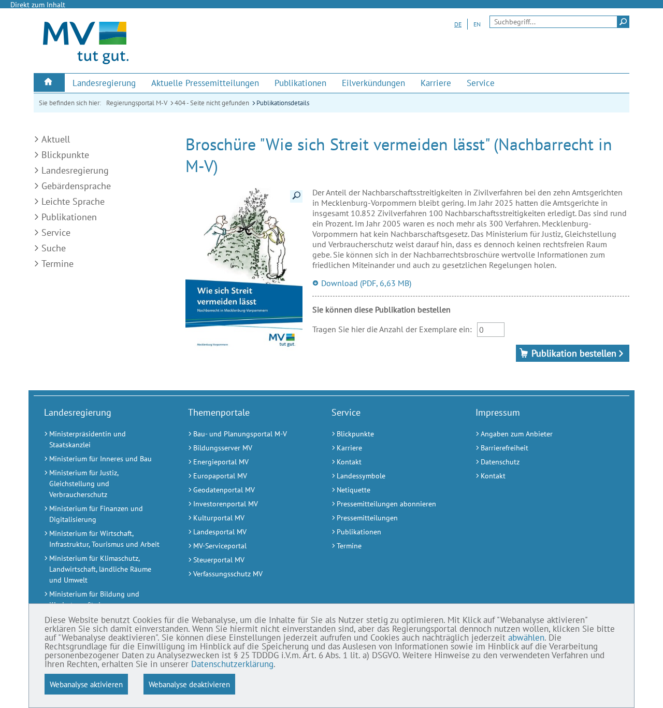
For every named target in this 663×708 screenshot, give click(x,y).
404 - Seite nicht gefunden (212, 102)
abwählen (526, 637)
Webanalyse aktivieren (86, 684)
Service (55, 232)
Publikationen (69, 217)
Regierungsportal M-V (136, 102)
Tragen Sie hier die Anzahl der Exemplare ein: (392, 329)
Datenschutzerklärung (232, 664)
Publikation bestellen (573, 353)
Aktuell (55, 139)
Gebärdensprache (76, 186)
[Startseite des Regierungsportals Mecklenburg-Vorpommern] (85, 64)
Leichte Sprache (73, 201)
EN (477, 24)
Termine (57, 264)
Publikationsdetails (282, 102)
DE (458, 24)
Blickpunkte (65, 155)
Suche (53, 248)
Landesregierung (75, 170)
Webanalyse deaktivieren (189, 684)
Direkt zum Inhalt (37, 4)
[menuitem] (49, 83)
